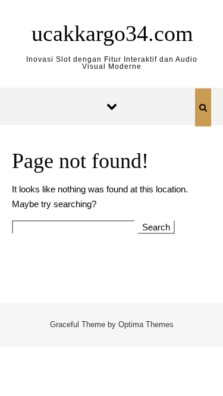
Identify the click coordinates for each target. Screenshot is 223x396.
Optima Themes (146, 324)
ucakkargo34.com (112, 33)
